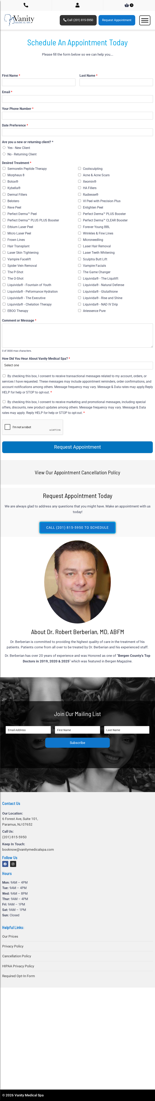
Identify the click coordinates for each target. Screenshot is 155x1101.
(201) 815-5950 (14, 837)
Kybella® (14, 188)
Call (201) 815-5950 (79, 20)
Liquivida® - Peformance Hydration (32, 291)
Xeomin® (89, 181)
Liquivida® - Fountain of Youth (29, 285)
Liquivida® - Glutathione (100, 291)
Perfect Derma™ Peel (22, 214)
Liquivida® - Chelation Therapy (29, 304)
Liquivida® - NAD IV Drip (100, 304)
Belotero (13, 201)
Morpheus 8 (15, 175)
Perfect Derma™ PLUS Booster (104, 214)
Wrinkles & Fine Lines (98, 233)
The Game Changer (96, 272)
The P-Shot (15, 272)
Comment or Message (19, 320)
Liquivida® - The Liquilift (100, 278)
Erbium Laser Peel (20, 227)
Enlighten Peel (93, 207)
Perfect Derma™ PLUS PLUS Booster (33, 220)
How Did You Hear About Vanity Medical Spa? (36, 359)
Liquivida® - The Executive (26, 298)
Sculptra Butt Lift (95, 259)
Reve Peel (14, 207)
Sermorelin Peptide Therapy (27, 169)
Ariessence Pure (94, 311)
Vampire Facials (94, 266)
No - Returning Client (22, 154)
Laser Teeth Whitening (99, 253)
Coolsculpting (93, 169)
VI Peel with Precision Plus (101, 201)
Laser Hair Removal (97, 246)
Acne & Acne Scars (96, 175)
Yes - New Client (18, 148)
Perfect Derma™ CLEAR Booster (105, 220)
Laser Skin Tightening (23, 253)
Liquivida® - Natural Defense (103, 285)
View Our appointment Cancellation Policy (77, 472)
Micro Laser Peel (19, 233)
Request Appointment (116, 20)
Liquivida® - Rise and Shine (102, 298)
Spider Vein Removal (22, 266)
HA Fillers (89, 188)
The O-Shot (15, 278)
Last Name (88, 75)
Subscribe (77, 743)
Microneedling (93, 240)
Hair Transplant (18, 246)
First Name (11, 75)
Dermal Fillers (17, 195)
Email (7, 92)
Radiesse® (90, 195)
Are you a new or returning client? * (27, 142)
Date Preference (15, 125)
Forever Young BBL (96, 227)
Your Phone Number (18, 109)
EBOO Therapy (17, 311)
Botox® (12, 181)
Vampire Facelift (19, 259)
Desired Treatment (16, 163)
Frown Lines (16, 240)
